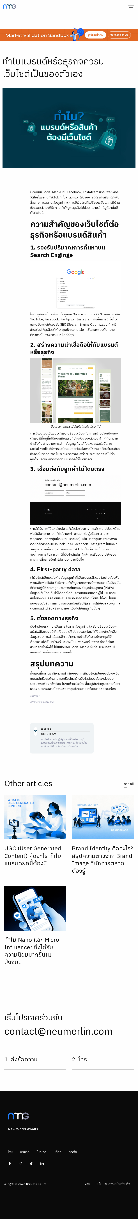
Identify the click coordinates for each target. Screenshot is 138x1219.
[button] (130, 6)
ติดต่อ (73, 1152)
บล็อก (57, 1152)
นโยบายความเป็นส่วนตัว (113, 1184)
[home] (9, 6)
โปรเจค (41, 1152)
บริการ (24, 1152)
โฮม (10, 1152)
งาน (87, 1184)
